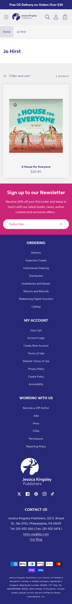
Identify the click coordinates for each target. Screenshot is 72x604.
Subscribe (16, 224)
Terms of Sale (36, 353)
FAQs (36, 430)
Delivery (36, 252)
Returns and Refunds (36, 291)
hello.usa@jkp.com (36, 534)
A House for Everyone (36, 166)
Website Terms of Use (36, 361)
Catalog (36, 306)
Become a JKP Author (36, 407)
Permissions (36, 438)
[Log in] (56, 17)
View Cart (36, 330)
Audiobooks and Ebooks (36, 283)
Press (36, 423)
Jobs (36, 415)
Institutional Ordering (36, 268)
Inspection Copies (36, 260)
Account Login (36, 337)
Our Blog (36, 539)
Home (6, 31)
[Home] (24, 17)
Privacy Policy (36, 368)
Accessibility (36, 384)
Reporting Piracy (36, 446)
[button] (6, 17)
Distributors (36, 275)
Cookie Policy (36, 376)
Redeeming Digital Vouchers (36, 298)
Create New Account (36, 345)
